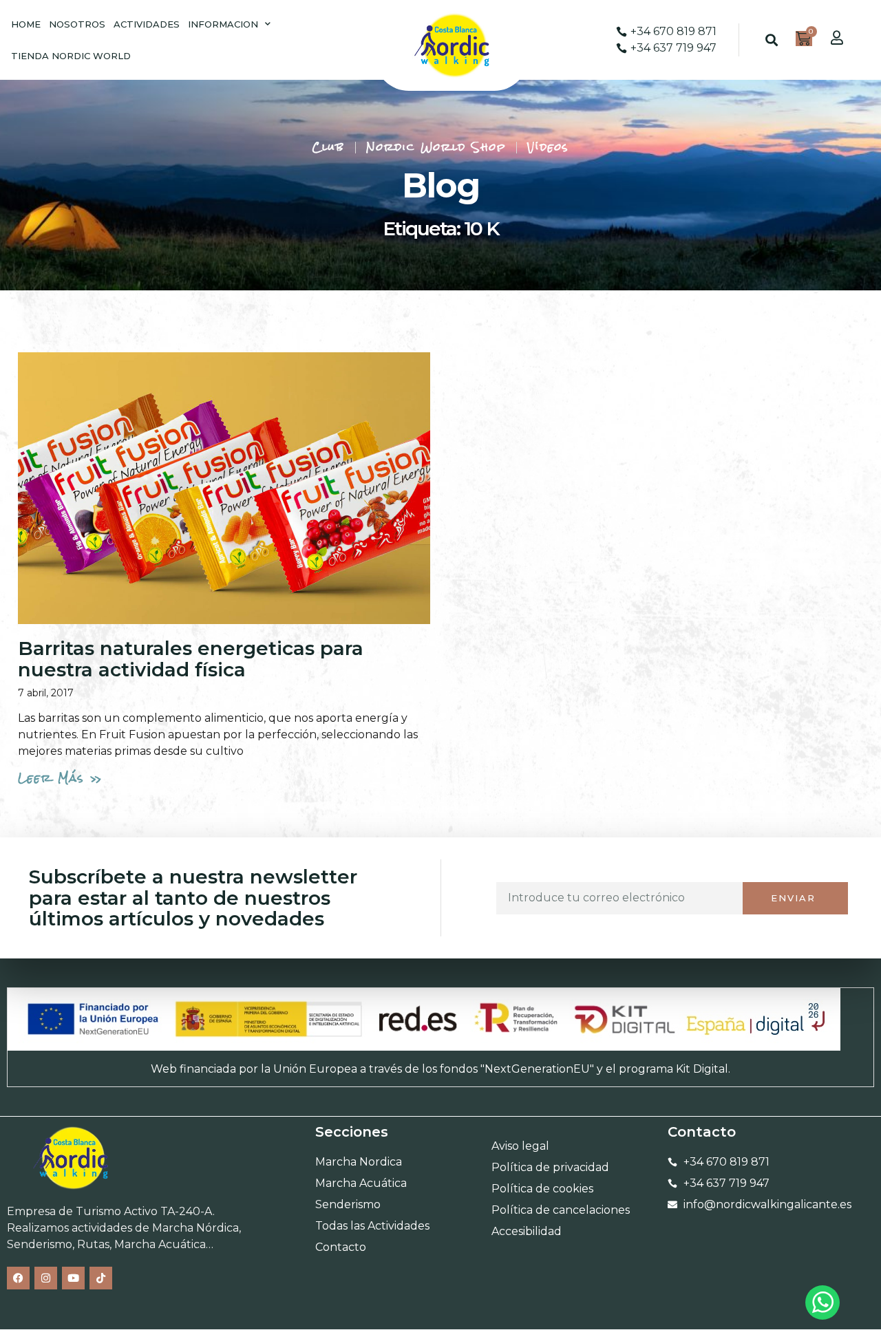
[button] (771, 40)
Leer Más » (60, 777)
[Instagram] (45, 1278)
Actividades (147, 24)
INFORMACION (223, 24)
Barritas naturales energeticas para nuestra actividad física (190, 658)
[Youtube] (73, 1278)
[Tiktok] (100, 1278)
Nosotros (77, 24)
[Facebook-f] (18, 1278)
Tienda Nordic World (71, 55)
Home (26, 24)
